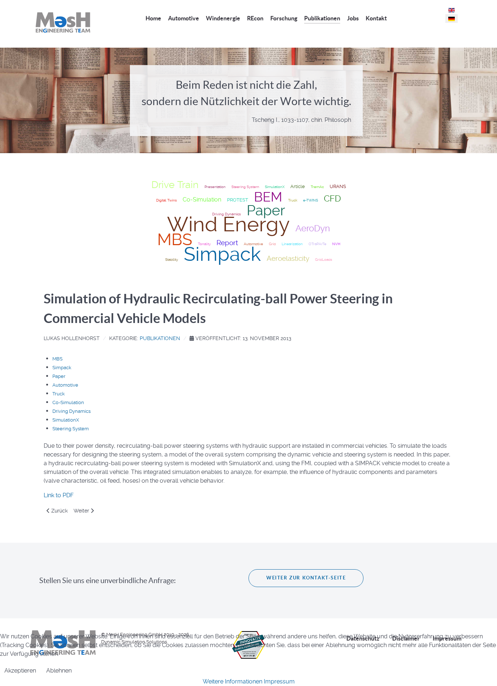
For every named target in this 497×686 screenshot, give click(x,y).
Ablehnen (59, 670)
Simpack (222, 254)
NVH (336, 244)
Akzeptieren (20, 670)
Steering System (245, 187)
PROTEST (237, 200)
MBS (174, 239)
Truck (292, 200)
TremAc (317, 187)
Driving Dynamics (71, 411)
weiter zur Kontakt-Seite (306, 578)
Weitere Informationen (232, 681)
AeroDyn (312, 228)
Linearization (292, 244)
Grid (272, 244)
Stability (171, 260)
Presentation (215, 187)
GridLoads (323, 260)
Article (297, 186)
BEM (268, 197)
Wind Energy (228, 224)
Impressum (279, 681)
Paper (266, 210)
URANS (338, 186)
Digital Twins (166, 200)
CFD (332, 198)
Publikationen (160, 338)
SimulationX (275, 187)
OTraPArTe (317, 244)
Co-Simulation (202, 199)
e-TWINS (310, 200)
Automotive (65, 385)
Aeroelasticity (288, 259)
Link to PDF (58, 495)
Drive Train (175, 185)
